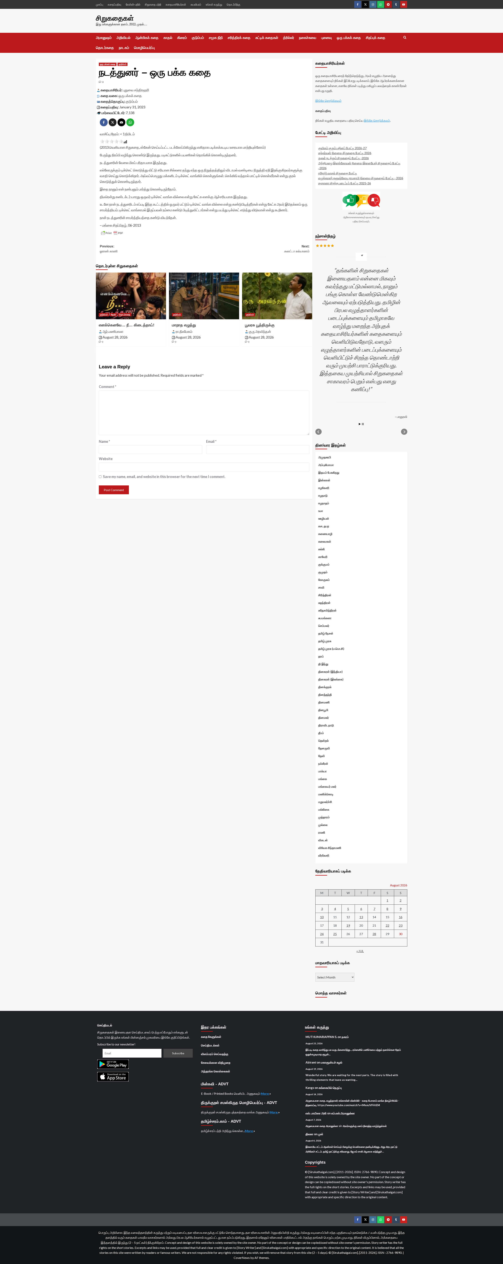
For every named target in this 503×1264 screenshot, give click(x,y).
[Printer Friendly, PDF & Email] (112, 233)
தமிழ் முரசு (324, 641)
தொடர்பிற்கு (233, 4)
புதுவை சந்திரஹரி (136, 90)
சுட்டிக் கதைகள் (266, 38)
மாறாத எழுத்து (184, 325)
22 (387, 925)
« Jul (360, 951)
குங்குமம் (324, 564)
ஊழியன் (323, 518)
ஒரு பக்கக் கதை (349, 38)
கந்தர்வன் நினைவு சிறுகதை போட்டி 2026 (344, 153)
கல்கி (321, 549)
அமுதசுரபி (324, 457)
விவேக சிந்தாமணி (329, 847)
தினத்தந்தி (325, 694)
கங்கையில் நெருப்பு (330, 1087)
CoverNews (242, 1257)
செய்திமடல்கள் (210, 1045)
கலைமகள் (324, 541)
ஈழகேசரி (323, 488)
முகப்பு (99, 4)
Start (360, 424)
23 (400, 925)
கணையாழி (325, 533)
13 (361, 917)
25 (335, 934)
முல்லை (323, 824)
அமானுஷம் (104, 38)
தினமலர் (323, 717)
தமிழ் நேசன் (325, 633)
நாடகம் (124, 48)
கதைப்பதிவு (114, 4)
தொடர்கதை (105, 48)
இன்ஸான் (324, 480)
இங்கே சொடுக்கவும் (328, 101)
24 (322, 934)
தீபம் (321, 733)
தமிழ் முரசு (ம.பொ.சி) (331, 648)
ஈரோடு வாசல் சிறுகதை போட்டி (337, 173)
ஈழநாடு (323, 495)
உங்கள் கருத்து (214, 4)
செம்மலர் (323, 625)
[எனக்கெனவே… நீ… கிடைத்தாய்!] (131, 296)
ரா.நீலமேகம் (184, 331)
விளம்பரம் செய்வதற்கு (214, 1054)
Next (404, 432)
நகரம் (345, 1037)
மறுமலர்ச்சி (325, 802)
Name (104, 441)
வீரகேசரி (323, 855)
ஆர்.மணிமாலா (113, 331)
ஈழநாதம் (323, 503)
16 (400, 917)
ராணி (321, 832)
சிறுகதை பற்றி (153, 4)
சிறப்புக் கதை (375, 38)
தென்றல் (323, 740)
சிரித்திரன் (324, 595)
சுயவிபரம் (196, 4)
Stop (363, 424)
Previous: (109, 249)
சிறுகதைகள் (115, 18)
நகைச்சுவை (307, 38)
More (265, 1093)
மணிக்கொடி (325, 794)
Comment (107, 386)
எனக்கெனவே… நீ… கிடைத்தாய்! (126, 325)
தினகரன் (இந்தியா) (330, 671)
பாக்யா (322, 771)
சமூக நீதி (216, 38)
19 (348, 925)
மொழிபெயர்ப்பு (144, 48)
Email (211, 441)
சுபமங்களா (324, 618)
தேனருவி (324, 748)
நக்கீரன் (323, 763)
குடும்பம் (198, 38)
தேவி (113, 314)
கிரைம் (182, 38)
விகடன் (323, 840)
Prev (318, 432)
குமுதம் (323, 572)
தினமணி (324, 702)
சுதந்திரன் (324, 602)
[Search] (404, 37)
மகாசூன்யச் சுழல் (331, 1062)
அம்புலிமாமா (326, 465)
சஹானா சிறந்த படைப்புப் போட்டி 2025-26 (344, 183)
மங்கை (322, 779)
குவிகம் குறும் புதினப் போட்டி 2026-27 (342, 148)
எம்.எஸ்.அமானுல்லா (343, 1113)
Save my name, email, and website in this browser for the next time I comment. (164, 476)
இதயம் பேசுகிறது (328, 472)
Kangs (310, 1087)
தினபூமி (323, 710)
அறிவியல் (123, 38)
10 (322, 917)
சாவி (321, 587)
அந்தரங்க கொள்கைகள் (215, 1071)
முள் (320, 1134)
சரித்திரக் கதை (239, 38)
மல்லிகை (323, 809)
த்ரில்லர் (288, 38)
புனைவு (326, 38)
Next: (296, 249)
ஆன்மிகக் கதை (147, 38)
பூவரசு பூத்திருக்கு (259, 325)
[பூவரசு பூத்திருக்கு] (277, 296)
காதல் (167, 38)
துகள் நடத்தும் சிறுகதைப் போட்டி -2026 (343, 158)
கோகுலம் (324, 579)
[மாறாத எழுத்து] (204, 296)
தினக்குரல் (324, 687)
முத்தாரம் (324, 817)
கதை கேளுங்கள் (211, 1036)
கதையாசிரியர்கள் (176, 4)
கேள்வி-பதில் (133, 4)
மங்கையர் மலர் (327, 786)
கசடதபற (323, 526)
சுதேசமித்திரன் (327, 610)
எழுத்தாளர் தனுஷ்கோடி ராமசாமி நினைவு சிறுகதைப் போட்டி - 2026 (360, 178)
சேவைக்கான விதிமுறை (215, 1062)
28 (374, 934)
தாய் (321, 656)
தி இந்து (323, 664)
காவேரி (323, 556)
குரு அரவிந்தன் (260, 331)
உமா (320, 511)
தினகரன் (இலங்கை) (330, 679)
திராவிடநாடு (326, 725)
